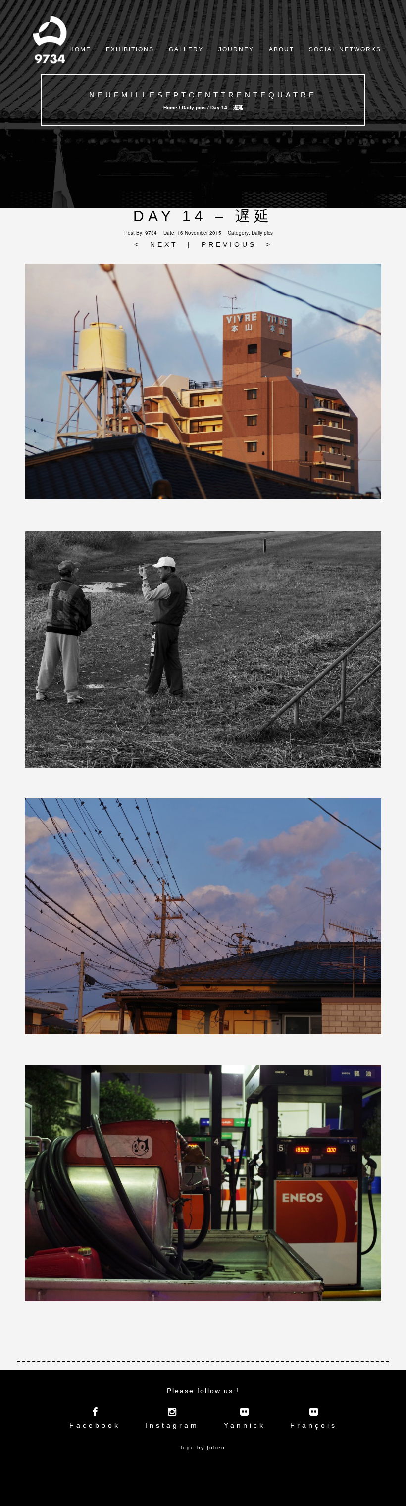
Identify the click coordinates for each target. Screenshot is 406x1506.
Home (80, 49)
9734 (151, 232)
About (281, 49)
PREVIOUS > (237, 244)
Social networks (345, 49)
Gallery (186, 49)
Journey (236, 49)
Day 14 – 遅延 (203, 216)
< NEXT (156, 244)
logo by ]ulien (203, 1447)
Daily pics (262, 232)
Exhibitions (130, 49)
